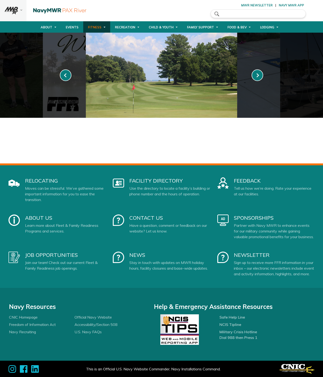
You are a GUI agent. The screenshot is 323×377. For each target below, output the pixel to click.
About (46, 27)
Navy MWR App (291, 5)
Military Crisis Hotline (238, 331)
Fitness (94, 27)
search (216, 14)
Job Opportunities (51, 255)
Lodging (267, 27)
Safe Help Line (232, 317)
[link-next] (257, 75)
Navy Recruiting (22, 331)
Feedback (247, 180)
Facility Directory (156, 180)
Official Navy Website (93, 317)
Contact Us (146, 218)
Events (72, 27)
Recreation (125, 27)
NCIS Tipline (230, 324)
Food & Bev (237, 27)
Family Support (200, 27)
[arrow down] (13, 10)
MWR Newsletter (257, 5)
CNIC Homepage (23, 317)
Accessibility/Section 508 (96, 324)
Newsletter (252, 255)
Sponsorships (254, 218)
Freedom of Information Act (32, 324)
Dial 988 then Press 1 (238, 337)
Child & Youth (161, 27)
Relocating (41, 180)
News (137, 255)
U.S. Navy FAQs (88, 331)
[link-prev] (65, 75)
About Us (38, 218)
